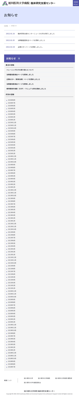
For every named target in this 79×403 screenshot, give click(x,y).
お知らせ (11, 58)
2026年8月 (11, 100)
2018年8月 (11, 364)
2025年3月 (11, 148)
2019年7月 (11, 336)
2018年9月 (11, 361)
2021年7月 (11, 271)
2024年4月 (11, 179)
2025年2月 (11, 151)
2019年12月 (12, 325)
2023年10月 (12, 195)
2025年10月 (12, 128)
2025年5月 (11, 142)
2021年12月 (12, 257)
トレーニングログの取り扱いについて (20, 70)
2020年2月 (11, 319)
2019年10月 (12, 330)
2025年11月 (12, 125)
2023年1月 (11, 221)
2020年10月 (12, 297)
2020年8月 (11, 302)
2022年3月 (11, 249)
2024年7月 (11, 170)
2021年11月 (12, 260)
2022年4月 (11, 246)
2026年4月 (11, 111)
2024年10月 (12, 162)
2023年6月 (11, 207)
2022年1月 (11, 254)
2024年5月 (11, 176)
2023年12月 (12, 190)
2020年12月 (12, 291)
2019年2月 (11, 347)
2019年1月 (11, 350)
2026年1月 (11, 120)
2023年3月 (11, 215)
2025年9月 (11, 131)
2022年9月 (11, 232)
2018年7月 (11, 367)
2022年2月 (11, 252)
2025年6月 (11, 139)
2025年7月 (11, 136)
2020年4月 (11, 313)
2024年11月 (12, 159)
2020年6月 (11, 308)
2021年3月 (11, 283)
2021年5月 (11, 277)
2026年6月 (11, 106)
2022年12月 (12, 224)
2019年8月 (11, 333)
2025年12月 (12, 122)
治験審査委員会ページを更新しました (20, 74)
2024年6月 (11, 173)
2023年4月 (11, 212)
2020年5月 (11, 311)
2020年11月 (12, 294)
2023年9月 (11, 198)
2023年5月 (11, 209)
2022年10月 (12, 229)
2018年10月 (12, 358)
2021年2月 (11, 285)
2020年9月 (11, 299)
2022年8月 (11, 235)
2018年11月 (12, 356)
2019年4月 (11, 342)
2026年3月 (11, 114)
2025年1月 (11, 153)
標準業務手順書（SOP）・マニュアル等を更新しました (26, 89)
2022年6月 (11, 240)
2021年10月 (12, 263)
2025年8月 (11, 134)
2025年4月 (11, 145)
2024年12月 (12, 156)
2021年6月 (11, 274)
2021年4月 (11, 280)
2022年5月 (11, 243)
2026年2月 (11, 117)
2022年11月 (12, 226)
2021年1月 (11, 288)
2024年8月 (11, 167)
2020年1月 (11, 322)
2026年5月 (11, 108)
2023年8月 (11, 201)
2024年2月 (11, 184)
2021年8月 (11, 269)
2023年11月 (12, 193)
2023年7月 (11, 204)
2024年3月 (11, 181)
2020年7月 (11, 305)
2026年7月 (11, 103)
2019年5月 (11, 339)
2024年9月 (11, 165)
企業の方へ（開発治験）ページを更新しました (23, 79)
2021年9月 (11, 266)
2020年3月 (11, 316)
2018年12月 (12, 353)
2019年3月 (11, 344)
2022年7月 (11, 238)
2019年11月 (12, 328)
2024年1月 (11, 187)
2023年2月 (11, 218)
